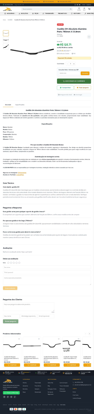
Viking (35, 404)
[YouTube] (79, 4)
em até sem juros (63, 50)
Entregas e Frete (52, 389)
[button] (8, 262)
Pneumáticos (38, 386)
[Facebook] (77, 4)
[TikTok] (14, 397)
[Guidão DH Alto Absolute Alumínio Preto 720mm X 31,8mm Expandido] (52, 346)
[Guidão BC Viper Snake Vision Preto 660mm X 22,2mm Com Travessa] (72, 346)
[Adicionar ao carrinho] (18, 352)
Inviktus (50, 404)
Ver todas (62, 404)
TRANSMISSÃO (49, 13)
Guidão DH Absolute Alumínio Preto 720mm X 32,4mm (11, 357)
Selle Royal (45, 404)
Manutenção (38, 392)
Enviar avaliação (10, 288)
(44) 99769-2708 (79, 382)
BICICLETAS (24, 13)
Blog (49, 386)
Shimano (15, 404)
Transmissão (38, 382)
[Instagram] (75, 4)
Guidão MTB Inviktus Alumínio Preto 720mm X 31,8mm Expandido (31, 357)
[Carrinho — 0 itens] (89, 9)
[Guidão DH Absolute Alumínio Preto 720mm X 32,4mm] (12, 346)
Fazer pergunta (84, 87)
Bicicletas (25, 389)
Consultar (85, 73)
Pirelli (39, 404)
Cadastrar (88, 4)
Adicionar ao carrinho (75, 81)
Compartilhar (66, 87)
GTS (28, 404)
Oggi (58, 404)
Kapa (32, 404)
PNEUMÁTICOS (62, 13)
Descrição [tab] (8, 105)
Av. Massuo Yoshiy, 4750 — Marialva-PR (76, 409)
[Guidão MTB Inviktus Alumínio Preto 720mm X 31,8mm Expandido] (32, 346)
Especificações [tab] (20, 105)
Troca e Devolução (64, 386)
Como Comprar (63, 382)
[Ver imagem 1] (6, 33)
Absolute (59, 34)
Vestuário (37, 389)
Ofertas (25, 382)
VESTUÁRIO (76, 13)
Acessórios (25, 386)
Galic (54, 404)
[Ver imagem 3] (6, 46)
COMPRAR (13, 365)
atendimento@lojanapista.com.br (83, 385)
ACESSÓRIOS (10, 13)
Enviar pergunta (10, 321)
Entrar (83, 4)
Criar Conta (75, 395)
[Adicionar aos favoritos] (89, 37)
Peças (24, 392)
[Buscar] (71, 9)
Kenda (19, 404)
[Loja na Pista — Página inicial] (7, 9)
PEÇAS (36, 13)
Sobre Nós (50, 382)
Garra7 (10, 404)
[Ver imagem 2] (6, 40)
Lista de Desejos (77, 398)
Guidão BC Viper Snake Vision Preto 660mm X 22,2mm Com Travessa (70, 357)
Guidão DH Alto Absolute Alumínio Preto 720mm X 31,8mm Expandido (51, 357)
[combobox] (45, 9)
